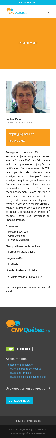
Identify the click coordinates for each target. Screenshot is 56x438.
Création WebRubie (34, 433)
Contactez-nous (19, 400)
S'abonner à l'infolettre (20, 364)
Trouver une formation (20, 372)
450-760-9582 (17, 140)
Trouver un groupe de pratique (24, 368)
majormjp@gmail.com (21, 134)
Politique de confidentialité (26, 421)
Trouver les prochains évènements (27, 377)
